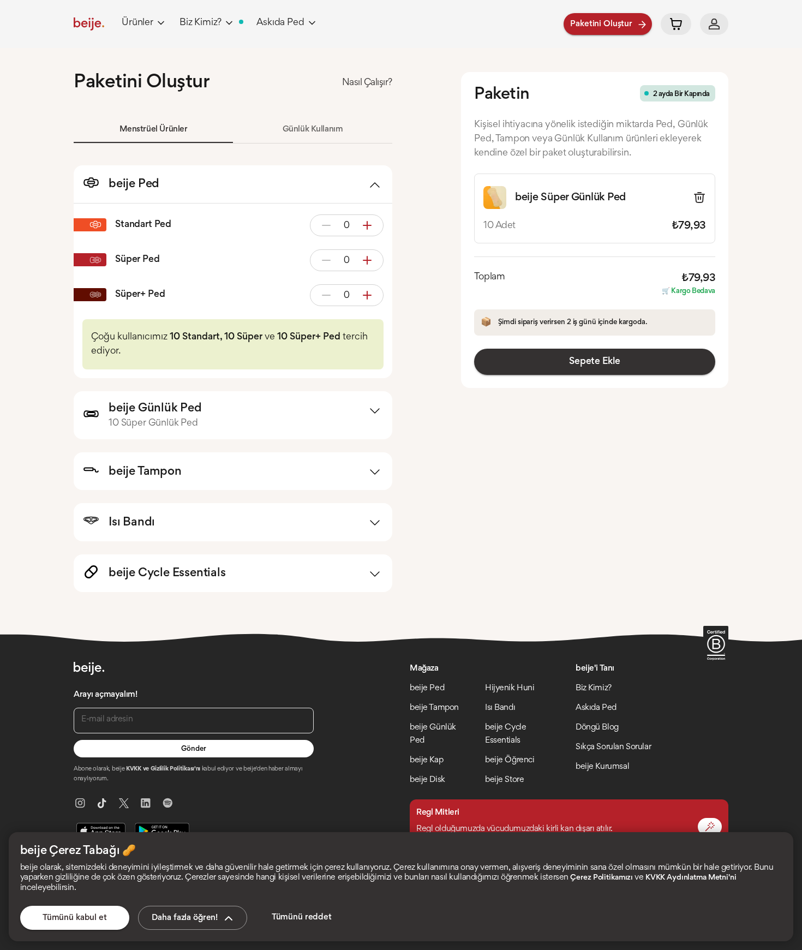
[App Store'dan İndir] (101, 831)
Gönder (193, 749)
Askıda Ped (280, 23)
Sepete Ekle (594, 361)
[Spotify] (167, 803)
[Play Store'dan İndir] (162, 831)
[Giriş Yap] (714, 24)
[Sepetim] (676, 24)
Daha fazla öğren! (185, 918)
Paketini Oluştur (601, 24)
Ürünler (137, 23)
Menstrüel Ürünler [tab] (153, 129)
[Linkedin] (145, 803)
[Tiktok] (102, 803)
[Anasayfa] (89, 24)
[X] (123, 803)
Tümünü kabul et (75, 918)
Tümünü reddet (302, 917)
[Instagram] (80, 803)
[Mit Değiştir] (710, 826)
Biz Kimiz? (200, 23)
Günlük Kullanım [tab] (313, 129)
